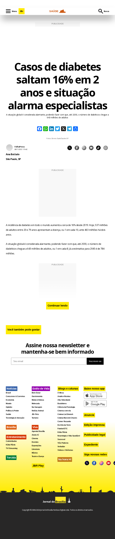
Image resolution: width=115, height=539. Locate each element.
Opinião (9, 407)
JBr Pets (35, 414)
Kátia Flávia (10, 445)
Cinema (35, 438)
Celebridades (11, 441)
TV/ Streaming (11, 448)
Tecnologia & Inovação (15, 418)
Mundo (8, 403)
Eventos (35, 442)
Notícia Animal (38, 411)
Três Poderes (63, 443)
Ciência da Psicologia (66, 407)
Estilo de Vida (40, 388)
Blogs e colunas (68, 388)
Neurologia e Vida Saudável (69, 436)
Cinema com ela (64, 411)
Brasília (11, 427)
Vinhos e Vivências (65, 450)
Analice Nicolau (64, 396)
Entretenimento (16, 437)
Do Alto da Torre (64, 425)
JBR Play (38, 465)
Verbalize (61, 447)
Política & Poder (12, 411)
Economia (10, 400)
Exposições (36, 446)
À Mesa (61, 393)
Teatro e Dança (38, 456)
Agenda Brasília (38, 431)
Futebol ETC (62, 429)
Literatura (36, 449)
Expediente (91, 444)
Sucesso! (61, 439)
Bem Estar (36, 393)
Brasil (8, 393)
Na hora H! (64, 459)
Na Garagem (37, 407)
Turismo (35, 418)
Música (35, 453)
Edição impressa (94, 424)
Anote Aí (35, 435)
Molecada (36, 403)
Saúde (8, 414)
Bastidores (62, 403)
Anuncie (89, 415)
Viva (35, 427)
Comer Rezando (64, 421)
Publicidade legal (94, 434)
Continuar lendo (58, 305)
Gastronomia (37, 396)
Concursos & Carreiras (15, 396)
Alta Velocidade (64, 400)
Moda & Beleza (38, 400)
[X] (63, 129)
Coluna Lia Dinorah (65, 414)
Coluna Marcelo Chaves (67, 418)
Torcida (11, 457)
